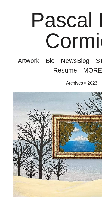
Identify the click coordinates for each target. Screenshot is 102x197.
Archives (74, 83)
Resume (65, 70)
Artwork (28, 60)
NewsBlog (75, 60)
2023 (92, 83)
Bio (50, 60)
